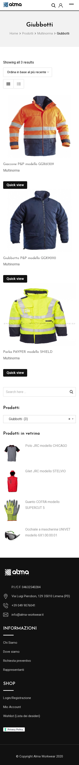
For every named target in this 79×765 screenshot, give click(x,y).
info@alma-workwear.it (28, 615)
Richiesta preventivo (17, 661)
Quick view (15, 185)
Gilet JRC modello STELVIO (45, 471)
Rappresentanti (13, 670)
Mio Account (12, 707)
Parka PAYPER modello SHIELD (27, 352)
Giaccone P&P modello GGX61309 (28, 164)
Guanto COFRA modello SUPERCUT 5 (42, 505)
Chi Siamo (10, 643)
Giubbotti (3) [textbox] (38, 419)
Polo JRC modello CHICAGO (46, 446)
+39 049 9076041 (23, 605)
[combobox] (39, 419)
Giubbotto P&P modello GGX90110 (29, 258)
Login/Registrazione (17, 698)
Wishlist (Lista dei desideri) (21, 716)
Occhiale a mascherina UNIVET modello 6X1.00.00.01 (47, 532)
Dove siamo (11, 652)
